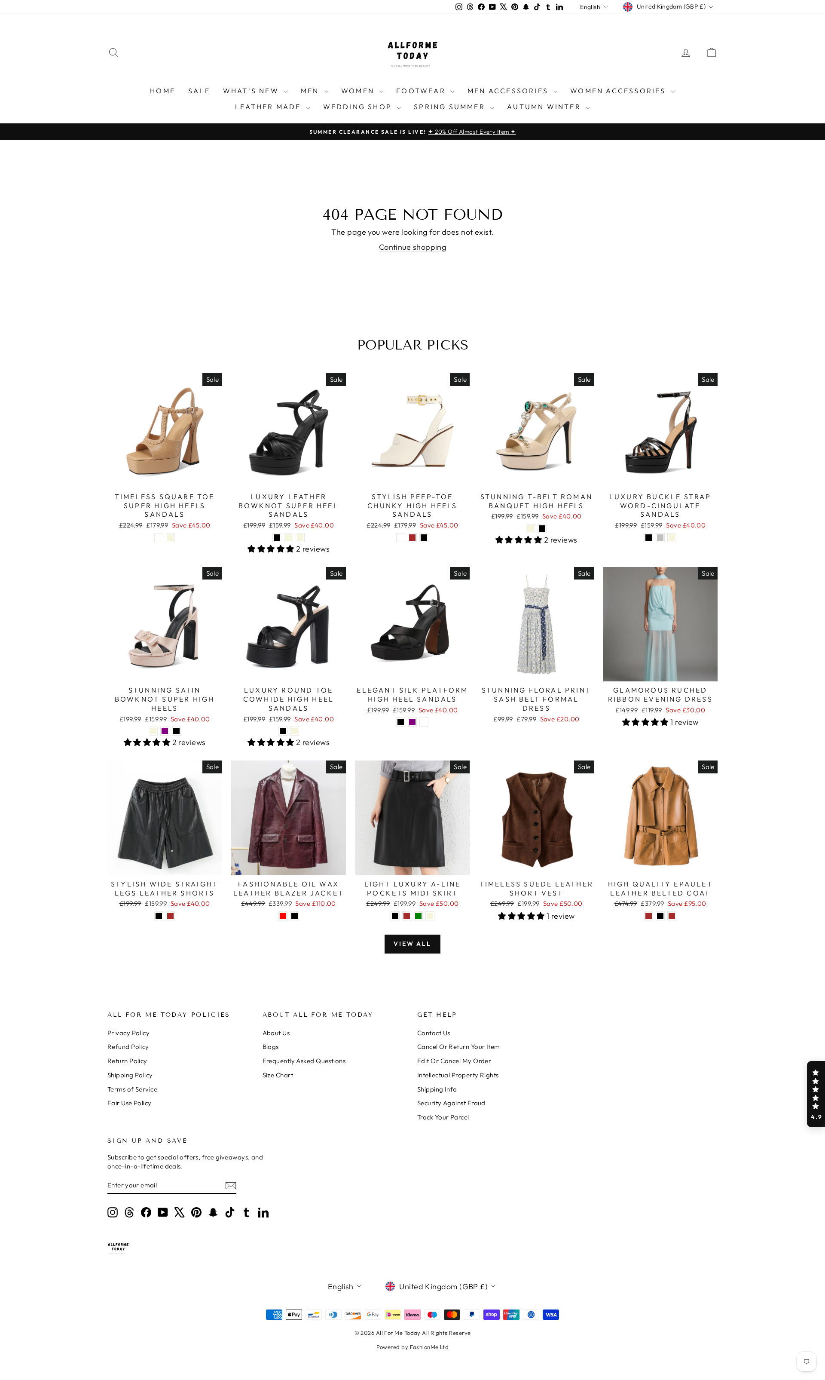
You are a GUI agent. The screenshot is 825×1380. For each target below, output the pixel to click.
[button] (816, 1094)
